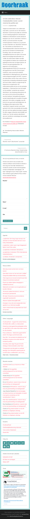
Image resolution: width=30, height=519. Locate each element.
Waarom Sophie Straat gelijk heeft (11, 300)
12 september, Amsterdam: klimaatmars (13, 249)
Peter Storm (6, 399)
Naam (5, 202)
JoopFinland (6, 364)
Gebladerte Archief (7, 457)
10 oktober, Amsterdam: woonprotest (12, 256)
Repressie (5, 132)
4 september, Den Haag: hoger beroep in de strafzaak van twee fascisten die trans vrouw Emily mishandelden (14, 240)
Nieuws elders (15, 130)
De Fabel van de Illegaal (9, 459)
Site (4, 214)
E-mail (5, 208)
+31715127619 (25, 514)
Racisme (22, 130)
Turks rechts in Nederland (9, 430)
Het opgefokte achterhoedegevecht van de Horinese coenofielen (12, 371)
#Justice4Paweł (7, 425)
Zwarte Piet (6, 432)
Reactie (5, 180)
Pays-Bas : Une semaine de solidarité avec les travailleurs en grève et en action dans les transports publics (14, 339)
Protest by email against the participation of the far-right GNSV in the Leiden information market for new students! (15, 328)
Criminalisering (8, 130)
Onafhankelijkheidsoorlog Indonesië (12, 427)
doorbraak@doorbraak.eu (9, 177)
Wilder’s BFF (6, 462)
